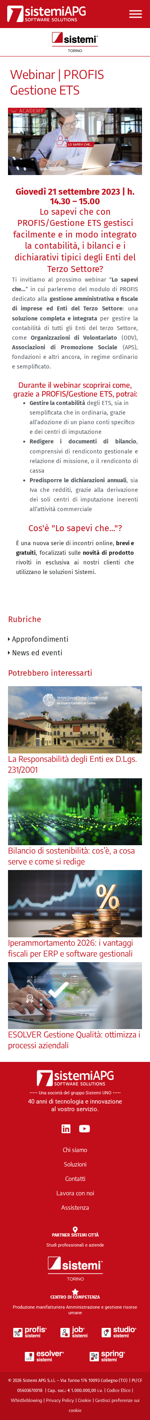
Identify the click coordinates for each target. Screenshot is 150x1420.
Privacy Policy (60, 1400)
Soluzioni (75, 1164)
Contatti (75, 1178)
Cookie (84, 1400)
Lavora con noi (75, 1192)
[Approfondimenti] (75, 639)
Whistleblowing (26, 1400)
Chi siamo (75, 1149)
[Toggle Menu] (135, 14)
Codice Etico (118, 1390)
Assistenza (75, 1207)
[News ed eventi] (75, 653)
